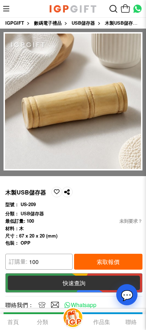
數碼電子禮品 (48, 22)
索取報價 (108, 262)
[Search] (113, 8)
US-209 (28, 204)
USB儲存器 (83, 22)
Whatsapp (83, 305)
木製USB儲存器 (121, 22)
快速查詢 (74, 283)
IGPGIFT (14, 22)
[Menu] (8, 9)
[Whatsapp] (137, 8)
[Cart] (125, 8)
